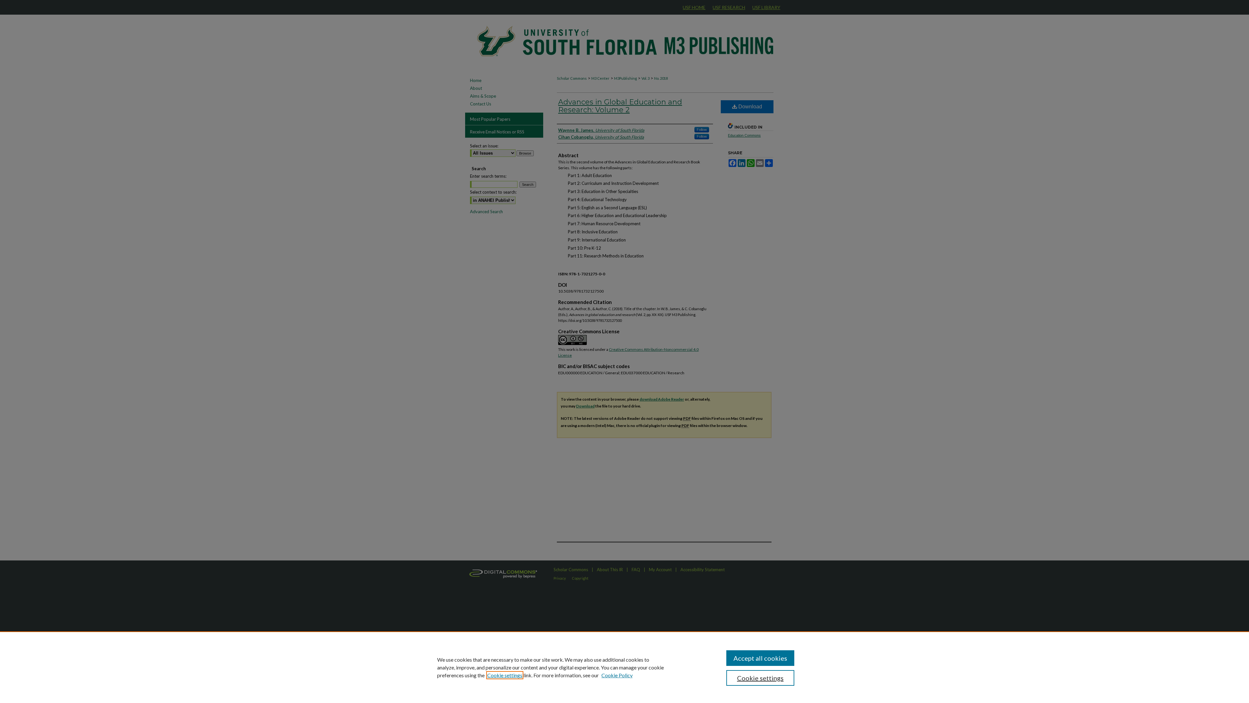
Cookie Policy (617, 675)
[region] (624, 667)
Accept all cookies (760, 658)
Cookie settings (504, 675)
